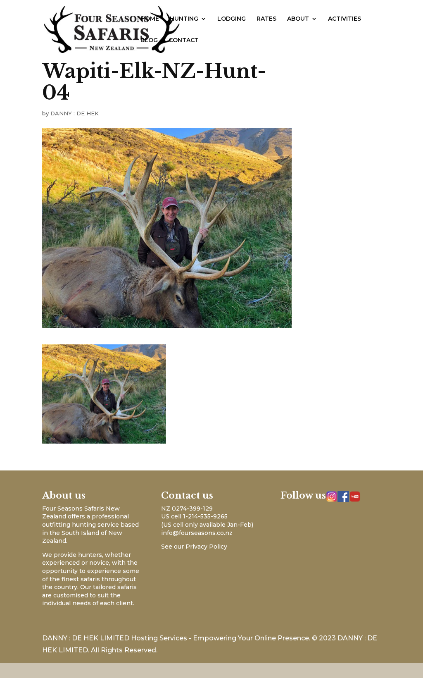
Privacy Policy (206, 546)
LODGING (231, 19)
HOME (149, 19)
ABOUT (298, 19)
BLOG (149, 40)
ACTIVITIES (344, 19)
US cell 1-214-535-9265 (194, 516)
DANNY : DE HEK (74, 113)
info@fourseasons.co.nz (197, 533)
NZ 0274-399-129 (187, 508)
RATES (266, 19)
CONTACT (184, 40)
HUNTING (184, 19)
